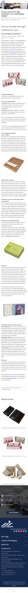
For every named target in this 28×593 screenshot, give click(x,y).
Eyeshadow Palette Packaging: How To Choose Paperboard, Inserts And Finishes (14, 428)
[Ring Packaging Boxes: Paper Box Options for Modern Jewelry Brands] (14, 470)
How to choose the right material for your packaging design (11, 388)
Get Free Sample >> (14, 512)
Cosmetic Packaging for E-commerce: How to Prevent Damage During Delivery (14, 456)
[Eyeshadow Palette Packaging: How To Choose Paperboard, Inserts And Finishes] (14, 414)
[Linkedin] (17, 531)
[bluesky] (25, 531)
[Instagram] (21, 531)
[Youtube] (19, 531)
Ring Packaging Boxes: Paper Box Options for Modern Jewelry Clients (14, 484)
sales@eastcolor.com (11, 572)
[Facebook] (14, 531)
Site (13, 38)
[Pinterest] (23, 531)
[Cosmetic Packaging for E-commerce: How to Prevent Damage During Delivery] (14, 442)
